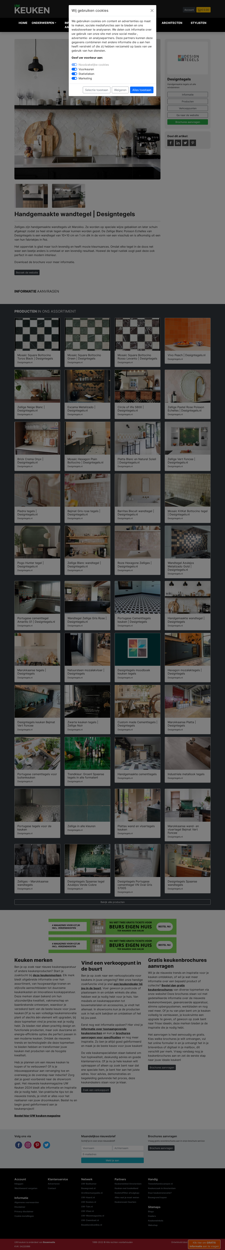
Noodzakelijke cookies (94, 64)
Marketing (85, 78)
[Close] (152, 10)
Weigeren (120, 90)
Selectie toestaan (96, 90)
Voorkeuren (86, 69)
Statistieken (86, 74)
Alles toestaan (141, 90)
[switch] (74, 69)
